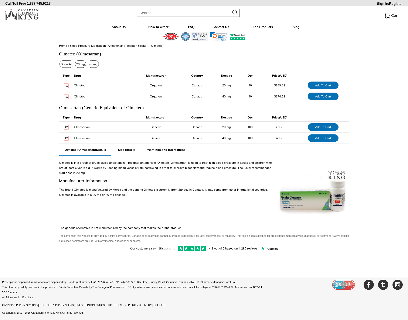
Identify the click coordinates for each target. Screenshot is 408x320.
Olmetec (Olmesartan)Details (85, 149)
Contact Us (220, 27)
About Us (119, 27)
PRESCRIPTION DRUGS (90, 305)
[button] (219, 36)
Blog (295, 27)
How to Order (158, 27)
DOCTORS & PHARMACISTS (57, 305)
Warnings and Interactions (166, 149)
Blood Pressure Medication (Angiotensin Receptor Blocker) (109, 45)
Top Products (263, 27)
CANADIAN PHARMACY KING (20, 305)
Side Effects (126, 149)
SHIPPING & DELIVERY (138, 305)
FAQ (191, 27)
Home (63, 45)
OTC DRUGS (114, 305)
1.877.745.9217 (39, 3)
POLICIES (159, 305)
